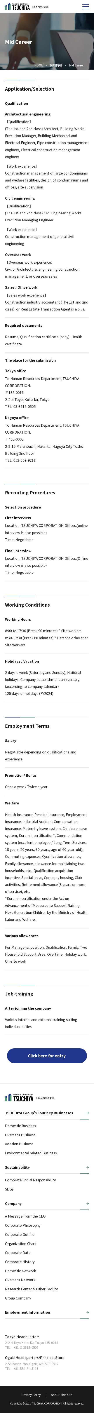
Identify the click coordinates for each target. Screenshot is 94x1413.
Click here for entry (47, 1055)
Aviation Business (19, 1143)
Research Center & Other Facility (31, 1288)
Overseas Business (20, 1134)
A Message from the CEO (25, 1216)
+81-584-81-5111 (26, 1368)
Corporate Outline (19, 1234)
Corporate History (20, 1261)
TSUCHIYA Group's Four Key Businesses (39, 1112)
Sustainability (17, 1167)
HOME (38, 65)
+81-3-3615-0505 (26, 1347)
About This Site (61, 1394)
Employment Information (27, 1312)
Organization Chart (20, 1243)
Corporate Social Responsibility (30, 1179)
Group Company (18, 1298)
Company (13, 1203)
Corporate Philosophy (22, 1225)
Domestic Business (20, 1125)
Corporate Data (17, 1252)
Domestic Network (20, 1270)
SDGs (9, 1189)
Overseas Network (20, 1279)
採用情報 (56, 65)
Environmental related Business (31, 1152)
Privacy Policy (31, 1394)
